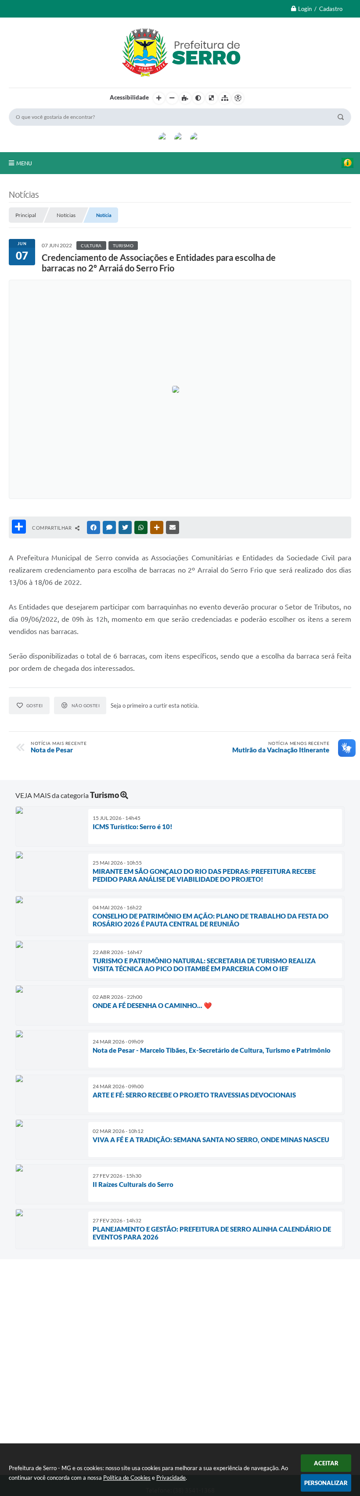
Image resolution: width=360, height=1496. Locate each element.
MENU (24, 163)
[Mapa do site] (224, 98)
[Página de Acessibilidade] (238, 98)
